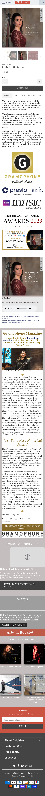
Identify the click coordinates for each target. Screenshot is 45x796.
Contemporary (23, 316)
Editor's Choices (31, 320)
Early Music (31, 316)
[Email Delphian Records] (30, 766)
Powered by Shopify (26, 776)
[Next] (40, 28)
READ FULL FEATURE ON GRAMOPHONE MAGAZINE (22, 527)
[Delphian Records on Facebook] (18, 766)
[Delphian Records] (22, 2)
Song (8, 318)
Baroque (17, 316)
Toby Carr (20, 323)
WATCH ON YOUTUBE (13, 625)
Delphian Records (17, 773)
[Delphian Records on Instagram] (26, 766)
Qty (3, 77)
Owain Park (11, 323)
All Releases (12, 316)
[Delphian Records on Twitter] (14, 766)
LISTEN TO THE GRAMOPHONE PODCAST (19, 585)
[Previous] (4, 28)
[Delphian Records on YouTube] (22, 766)
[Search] (36, 2)
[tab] (7, 95)
